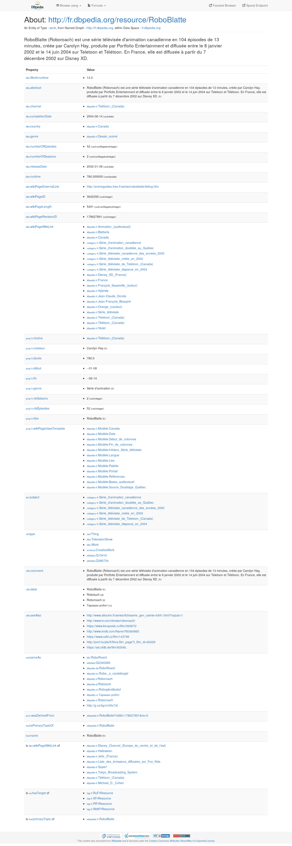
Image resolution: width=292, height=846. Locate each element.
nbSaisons (37, 398)
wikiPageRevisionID (41, 216)
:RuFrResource (100, 793)
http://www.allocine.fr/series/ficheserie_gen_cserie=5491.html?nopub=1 (135, 615)
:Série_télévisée (103, 312)
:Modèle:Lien (101, 460)
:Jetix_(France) (102, 756)
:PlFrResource (99, 803)
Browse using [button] (69, 5)
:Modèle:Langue (103, 455)
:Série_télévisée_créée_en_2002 (115, 258)
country (33, 126)
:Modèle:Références (106, 476)
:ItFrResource (99, 798)
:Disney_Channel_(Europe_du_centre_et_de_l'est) (126, 745)
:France (97, 280)
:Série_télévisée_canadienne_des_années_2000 (125, 253)
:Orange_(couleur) (104, 306)
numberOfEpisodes (41, 146)
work (53, 28)
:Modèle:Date (101, 434)
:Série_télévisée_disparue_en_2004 (117, 269)
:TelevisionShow (99, 539)
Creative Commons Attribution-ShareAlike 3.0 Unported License (182, 840)
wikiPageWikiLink (39, 226)
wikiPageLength (39, 206)
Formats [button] (97, 5)
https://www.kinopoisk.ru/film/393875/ (112, 626)
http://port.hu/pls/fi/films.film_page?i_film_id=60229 (121, 642)
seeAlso (33, 615)
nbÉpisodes (37, 408)
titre (32, 418)
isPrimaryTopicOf (39, 725)
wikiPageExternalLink (42, 186)
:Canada (98, 126)
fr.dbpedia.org (151, 28)
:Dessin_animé (102, 136)
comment (34, 570)
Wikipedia (117, 840)
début (33, 368)
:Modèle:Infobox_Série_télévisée (114, 450)
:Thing (93, 534)
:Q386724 (98, 560)
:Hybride (98, 290)
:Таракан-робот (103, 694)
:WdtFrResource (101, 809)
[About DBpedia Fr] (37, 5)
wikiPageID (35, 196)
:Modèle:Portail (102, 471)
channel (33, 106)
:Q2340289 (98, 662)
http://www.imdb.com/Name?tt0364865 (113, 631)
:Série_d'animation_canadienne (114, 242)
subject (32, 497)
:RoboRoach (97, 657)
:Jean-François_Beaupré (109, 301)
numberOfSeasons (41, 156)
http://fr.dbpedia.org (100, 28)
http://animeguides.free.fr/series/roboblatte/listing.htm (123, 186)
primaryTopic (40, 819)
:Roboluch (99, 684)
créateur (35, 348)
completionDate (39, 116)
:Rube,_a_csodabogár (107, 673)
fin (31, 378)
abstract (33, 87)
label (31, 589)
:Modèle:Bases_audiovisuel (110, 482)
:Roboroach (100, 678)
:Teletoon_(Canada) (105, 317)
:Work (93, 544)
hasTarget (37, 793)
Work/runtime (37, 77)
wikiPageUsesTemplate (45, 428)
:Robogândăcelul (104, 689)
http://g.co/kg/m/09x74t (102, 705)
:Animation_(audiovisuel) (109, 226)
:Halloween (99, 751)
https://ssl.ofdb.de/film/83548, (107, 647)
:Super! (97, 767)
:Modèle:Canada (103, 428)
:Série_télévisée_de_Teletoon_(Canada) (120, 264)
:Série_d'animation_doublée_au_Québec (120, 248)
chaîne (34, 338)
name (32, 735)
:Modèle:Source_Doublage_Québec (116, 487)
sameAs (33, 657)
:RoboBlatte (100, 725)
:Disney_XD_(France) (107, 274)
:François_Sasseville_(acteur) (112, 285)
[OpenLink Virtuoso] (110, 835)
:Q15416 (97, 555)
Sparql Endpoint (256, 5)
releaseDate (36, 166)
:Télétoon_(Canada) (105, 106)
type (30, 534)
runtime (33, 176)
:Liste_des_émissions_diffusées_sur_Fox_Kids (123, 761)
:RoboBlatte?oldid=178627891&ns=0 (117, 715)
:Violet (96, 328)
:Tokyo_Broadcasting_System (112, 772)
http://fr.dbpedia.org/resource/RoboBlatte (117, 19)
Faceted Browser (224, 5)
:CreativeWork (100, 550)
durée (33, 358)
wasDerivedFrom (40, 715)
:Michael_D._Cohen (105, 783)
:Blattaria (98, 232)
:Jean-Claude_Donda (106, 296)
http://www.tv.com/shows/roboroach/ (111, 620)
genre (32, 136)
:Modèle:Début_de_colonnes (111, 439)
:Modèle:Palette (102, 466)
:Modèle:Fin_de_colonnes (109, 444)
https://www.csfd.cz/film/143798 (108, 636)
